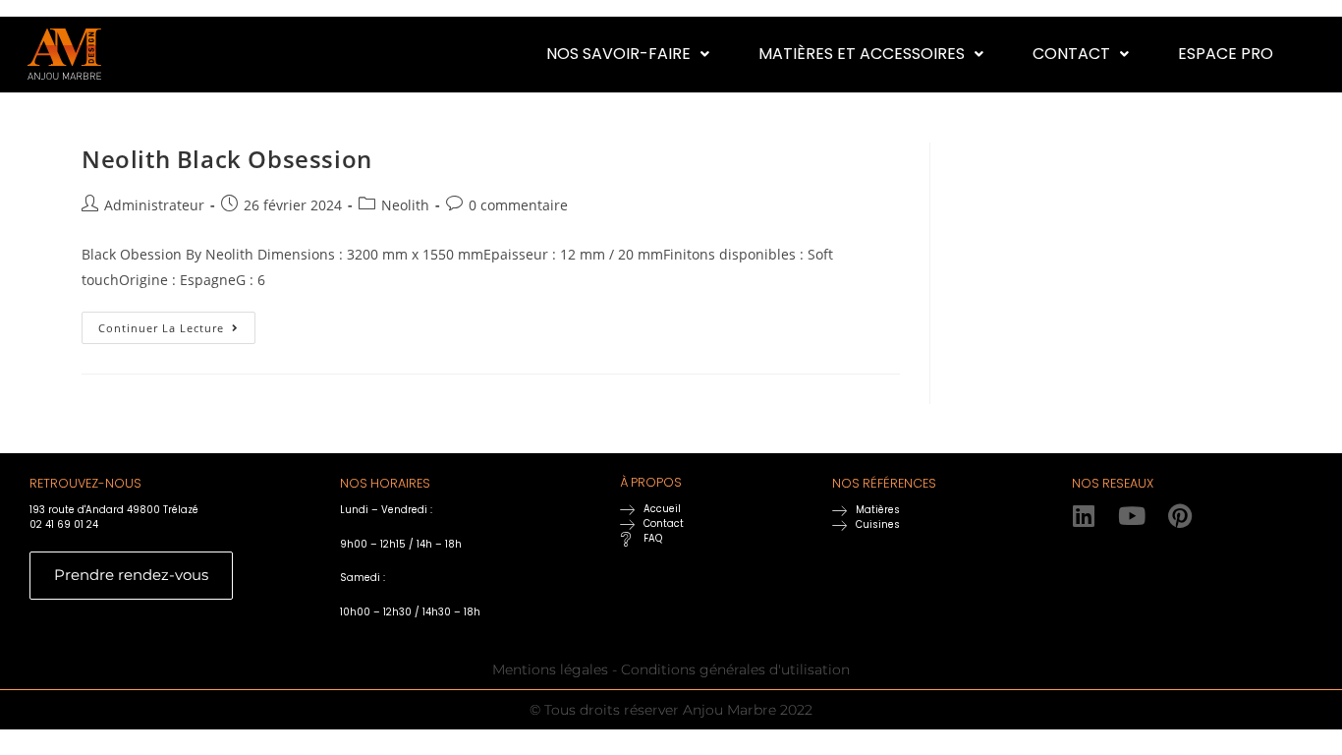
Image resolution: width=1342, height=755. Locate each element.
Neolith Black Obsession (227, 159)
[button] (627, 54)
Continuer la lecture (176, 323)
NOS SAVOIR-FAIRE (618, 53)
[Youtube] (1132, 515)
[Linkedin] (1084, 515)
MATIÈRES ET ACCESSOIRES (861, 53)
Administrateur (154, 205)
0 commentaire (518, 205)
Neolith (405, 205)
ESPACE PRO (1225, 53)
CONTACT (1071, 53)
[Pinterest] (1180, 515)
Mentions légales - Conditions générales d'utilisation (671, 669)
